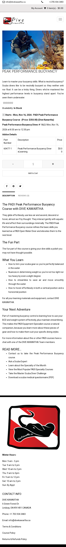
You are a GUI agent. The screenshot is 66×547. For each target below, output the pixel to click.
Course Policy (8, 533)
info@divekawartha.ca (15, 2)
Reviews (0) (23, 195)
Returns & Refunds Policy (14, 539)
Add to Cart (33, 173)
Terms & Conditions (11, 526)
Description (8, 195)
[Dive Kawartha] (14, 21)
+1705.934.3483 (56, 2)
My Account (37, 8)
